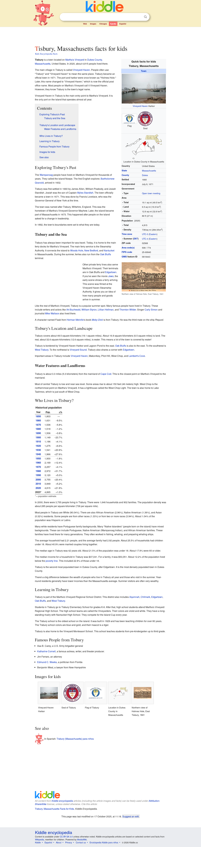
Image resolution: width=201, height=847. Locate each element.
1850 (38, 416)
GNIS (124, 256)
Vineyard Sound (78, 349)
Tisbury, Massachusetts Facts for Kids (54, 808)
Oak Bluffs (105, 254)
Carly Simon (151, 309)
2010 (38, 483)
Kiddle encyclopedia (62, 800)
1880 (38, 429)
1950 (38, 458)
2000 (38, 479)
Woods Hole (76, 250)
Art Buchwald (73, 309)
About (58, 842)
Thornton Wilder (127, 309)
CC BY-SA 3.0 (66, 836)
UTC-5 (145, 234)
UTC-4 (145, 238)
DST (136, 238)
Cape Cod (105, 374)
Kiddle (38, 842)
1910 (38, 441)
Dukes (145, 175)
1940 (38, 454)
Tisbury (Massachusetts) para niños (75, 738)
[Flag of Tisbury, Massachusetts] (129, 118)
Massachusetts (149, 170)
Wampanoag (46, 174)
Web (85, 23)
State (124, 170)
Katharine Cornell (46, 651)
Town (143, 70)
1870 (38, 424)
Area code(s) (128, 247)
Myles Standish (85, 192)
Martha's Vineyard (74, 59)
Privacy (68, 842)
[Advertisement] (100, 35)
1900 (38, 437)
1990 (38, 475)
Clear (139, 16)
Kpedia (113, 23)
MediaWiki (82, 839)
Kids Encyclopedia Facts (46, 53)
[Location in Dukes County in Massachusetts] (143, 146)
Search (145, 17)
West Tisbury (41, 349)
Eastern (153, 234)
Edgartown (110, 272)
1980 (38, 471)
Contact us (81, 842)
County (125, 175)
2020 (38, 488)
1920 (38, 445)
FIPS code (127, 251)
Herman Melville (75, 319)
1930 (38, 450)
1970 (38, 467)
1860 (38, 420)
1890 (38, 433)
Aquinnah (134, 597)
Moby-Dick (97, 319)
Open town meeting (151, 193)
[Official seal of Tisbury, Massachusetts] (145, 118)
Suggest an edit (130, 816)
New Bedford (91, 250)
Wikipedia (39, 839)
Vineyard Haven (140, 105)
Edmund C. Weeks (47, 662)
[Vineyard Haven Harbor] (144, 88)
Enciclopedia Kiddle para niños (104, 842)
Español (122, 23)
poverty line (52, 560)
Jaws (111, 276)
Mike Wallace (52, 313)
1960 (38, 462)
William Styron (89, 309)
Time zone (127, 234)
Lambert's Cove (137, 356)
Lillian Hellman (106, 309)
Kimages (103, 23)
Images (93, 23)
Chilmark (145, 597)
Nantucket (109, 250)
